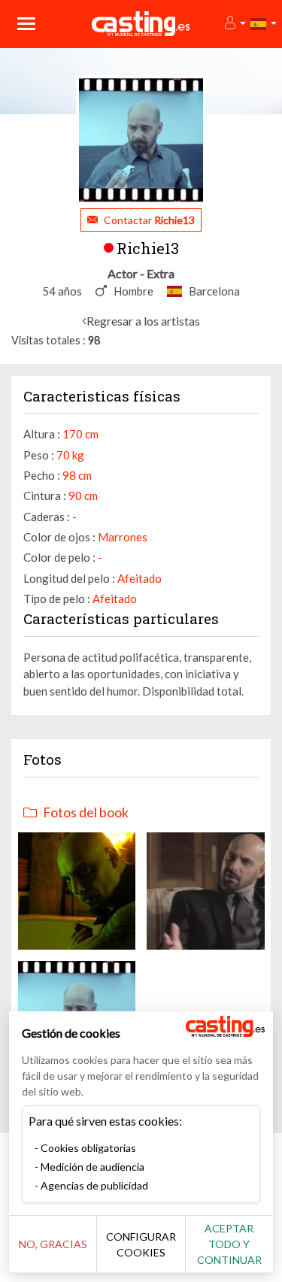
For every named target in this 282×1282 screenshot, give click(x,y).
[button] (234, 24)
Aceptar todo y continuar (229, 1244)
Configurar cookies (141, 1244)
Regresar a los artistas (143, 321)
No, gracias (53, 1244)
